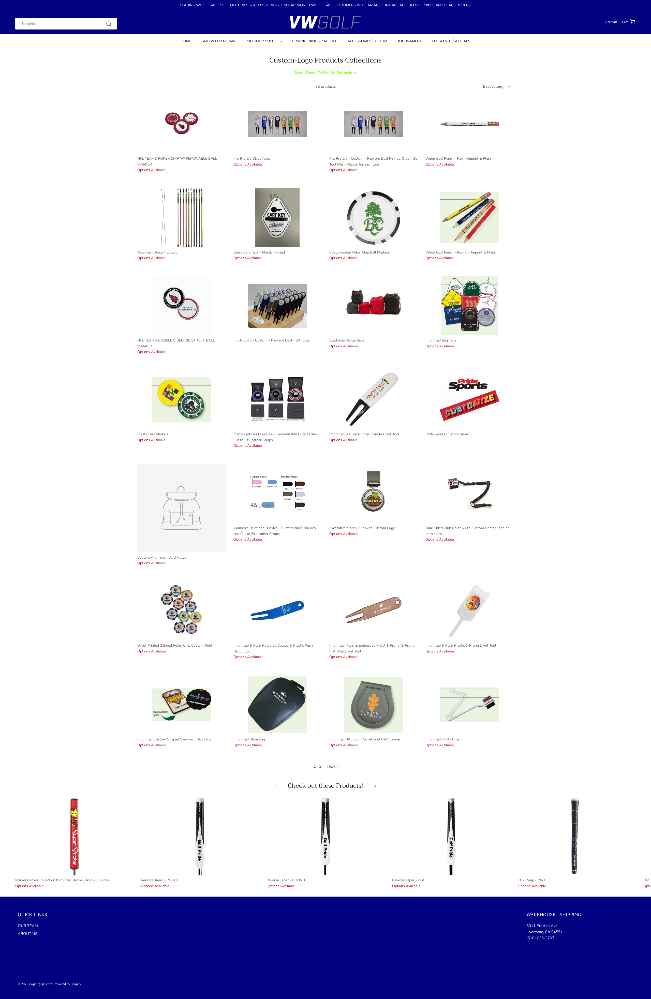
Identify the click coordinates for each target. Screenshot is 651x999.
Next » (332, 766)
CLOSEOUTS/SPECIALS (451, 41)
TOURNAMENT (409, 41)
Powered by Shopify (67, 984)
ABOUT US (27, 933)
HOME (186, 41)
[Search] (109, 24)
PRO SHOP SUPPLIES (263, 41)
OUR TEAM (28, 925)
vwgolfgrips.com (40, 984)
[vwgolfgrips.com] (325, 22)
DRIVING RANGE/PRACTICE (314, 41)
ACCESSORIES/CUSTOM (367, 41)
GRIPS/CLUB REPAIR (218, 41)
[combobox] (66, 24)
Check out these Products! (325, 785)
